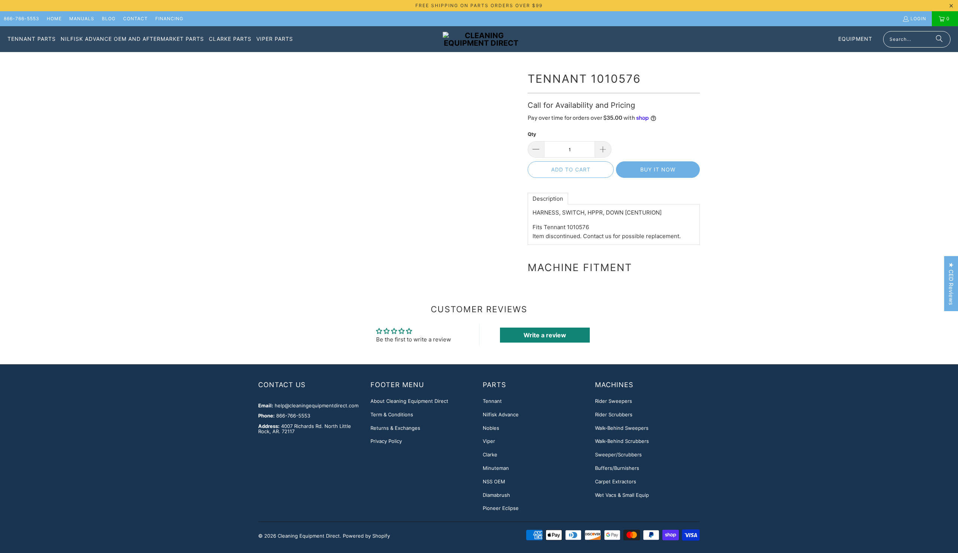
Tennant (492, 401)
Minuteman (496, 468)
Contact (135, 18)
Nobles (491, 428)
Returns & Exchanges (395, 428)
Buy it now (657, 169)
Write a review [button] (545, 335)
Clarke (490, 455)
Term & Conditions (391, 414)
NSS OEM (494, 481)
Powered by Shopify (366, 536)
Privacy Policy (386, 441)
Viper (489, 441)
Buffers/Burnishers (617, 468)
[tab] (548, 198)
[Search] (939, 39)
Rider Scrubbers (613, 414)
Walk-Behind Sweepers (622, 428)
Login (918, 18)
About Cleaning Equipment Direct (409, 401)
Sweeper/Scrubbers (618, 455)
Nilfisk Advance (501, 414)
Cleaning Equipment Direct (309, 536)
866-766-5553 (21, 18)
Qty (532, 134)
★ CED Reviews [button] (951, 283)
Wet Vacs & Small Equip (622, 495)
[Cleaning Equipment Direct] (481, 39)
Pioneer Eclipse (501, 508)
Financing (169, 18)
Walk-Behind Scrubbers (622, 441)
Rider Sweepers (613, 401)
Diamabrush (496, 495)
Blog (109, 18)
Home (54, 18)
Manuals (81, 18)
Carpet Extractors (615, 481)
